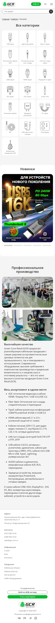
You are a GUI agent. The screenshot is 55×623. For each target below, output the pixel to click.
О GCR (6, 550)
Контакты (8, 557)
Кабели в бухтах (11, 571)
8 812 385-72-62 (10, 533)
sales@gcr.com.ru (11, 540)
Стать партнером (27, 597)
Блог (6, 554)
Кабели (14, 19)
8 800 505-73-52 (10, 537)
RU (45, 4)
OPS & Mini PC (10, 575)
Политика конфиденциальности (27, 614)
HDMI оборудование (12, 578)
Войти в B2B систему (27, 592)
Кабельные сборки (12, 568)
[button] (8, 245)
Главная (5, 19)
